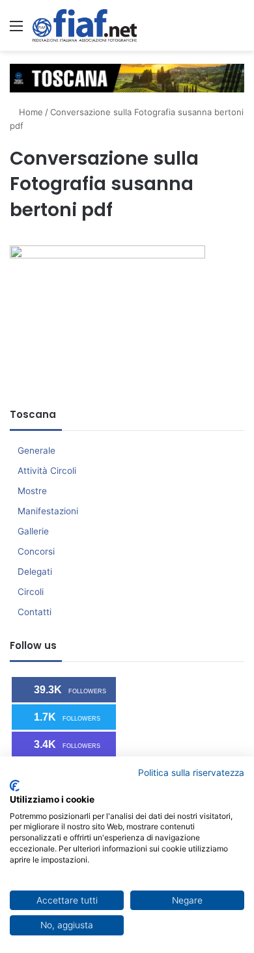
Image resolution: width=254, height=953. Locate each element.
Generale (36, 450)
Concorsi (36, 551)
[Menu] (16, 30)
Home (29, 112)
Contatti (34, 612)
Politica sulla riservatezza (191, 772)
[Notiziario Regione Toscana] (85, 25)
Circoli (31, 592)
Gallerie (33, 531)
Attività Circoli (47, 470)
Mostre (32, 491)
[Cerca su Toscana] (237, 30)
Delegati (35, 571)
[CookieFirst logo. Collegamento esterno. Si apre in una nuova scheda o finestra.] (15, 786)
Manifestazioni (48, 511)
